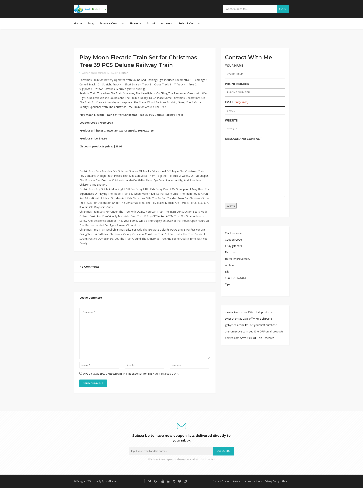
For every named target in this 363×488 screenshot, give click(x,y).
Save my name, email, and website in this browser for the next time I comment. (130, 373)
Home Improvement (237, 258)
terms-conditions (253, 481)
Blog (91, 23)
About (151, 23)
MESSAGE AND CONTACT (243, 139)
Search (283, 9)
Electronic (231, 252)
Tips (227, 284)
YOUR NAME (234, 66)
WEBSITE (231, 120)
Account (167, 23)
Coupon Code (233, 239)
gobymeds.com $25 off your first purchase (251, 325)
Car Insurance (233, 233)
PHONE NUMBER (237, 84)
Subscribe (223, 450)
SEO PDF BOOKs (235, 278)
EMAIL (236, 102)
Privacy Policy (272, 481)
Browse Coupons (112, 23)
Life (227, 271)
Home (78, 23)
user (125, 72)
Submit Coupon (189, 23)
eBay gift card (233, 246)
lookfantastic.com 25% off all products (248, 312)
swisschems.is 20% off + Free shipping (248, 318)
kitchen (229, 265)
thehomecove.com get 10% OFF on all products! (254, 331)
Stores (134, 23)
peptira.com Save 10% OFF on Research (249, 338)
